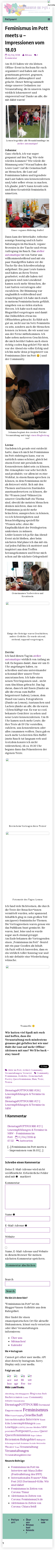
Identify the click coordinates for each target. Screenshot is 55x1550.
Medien (37, 1427)
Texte (41, 1079)
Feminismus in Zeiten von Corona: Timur (27, 1490)
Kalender (16, 1345)
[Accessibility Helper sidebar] (51, 3)
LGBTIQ (21, 1427)
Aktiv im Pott (15, 1070)
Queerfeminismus (22, 1079)
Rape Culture (36, 1435)
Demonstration (19, 1401)
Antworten (26, 1140)
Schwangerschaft (12, 1443)
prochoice (35, 1431)
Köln (7, 1423)
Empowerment (13, 1410)
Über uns (16, 1338)
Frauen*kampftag (17, 1416)
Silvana (28, 55)
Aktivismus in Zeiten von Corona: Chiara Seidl (26, 1504)
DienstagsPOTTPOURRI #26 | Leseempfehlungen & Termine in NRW (25, 1094)
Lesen (38, 1424)
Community (36, 1070)
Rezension (12, 1439)
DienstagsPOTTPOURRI (21, 1404)
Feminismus (11, 1076)
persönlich (10, 1431)
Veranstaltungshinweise (18, 1454)
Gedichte (23, 1076)
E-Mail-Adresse (17, 1225)
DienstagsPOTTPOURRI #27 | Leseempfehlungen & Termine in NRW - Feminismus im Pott (27, 1132)
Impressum (44, 1521)
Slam (34, 1079)
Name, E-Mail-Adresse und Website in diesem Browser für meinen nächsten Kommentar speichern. (26, 1255)
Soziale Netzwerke (37, 1443)
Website (10, 1236)
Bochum (38, 1394)
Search (9, 1279)
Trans (17, 1447)
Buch (44, 1393)
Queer (44, 1431)
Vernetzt (27, 1073)
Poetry (8, 1079)
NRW (44, 1427)
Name (10, 1214)
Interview (32, 1419)
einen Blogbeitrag (40, 435)
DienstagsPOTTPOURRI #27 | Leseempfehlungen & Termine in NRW (25, 1105)
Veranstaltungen (13, 1073)
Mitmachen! (18, 1341)
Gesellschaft (33, 1415)
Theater (9, 1446)
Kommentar (12, 1183)
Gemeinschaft (36, 1076)
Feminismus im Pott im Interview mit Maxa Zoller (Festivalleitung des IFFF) (27, 1470)
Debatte (9, 1400)
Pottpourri (23, 1431)
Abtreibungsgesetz (22, 1394)
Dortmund (44, 1405)
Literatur (29, 1427)
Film (7, 1415)
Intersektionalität (15, 1419)
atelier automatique (27, 143)
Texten (8, 1082)
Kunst (42, 1419)
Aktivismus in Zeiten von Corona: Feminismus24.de (27, 1497)
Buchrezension (13, 1397)
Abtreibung (10, 1394)
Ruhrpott (41, 1439)
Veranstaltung (29, 1447)
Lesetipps (11, 1427)
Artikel (26, 1070)
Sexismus (25, 1443)
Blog (32, 1393)
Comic (25, 1397)
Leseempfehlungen (23, 1423)
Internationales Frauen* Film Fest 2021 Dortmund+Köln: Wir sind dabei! (30, 1481)
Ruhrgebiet (28, 1439)
